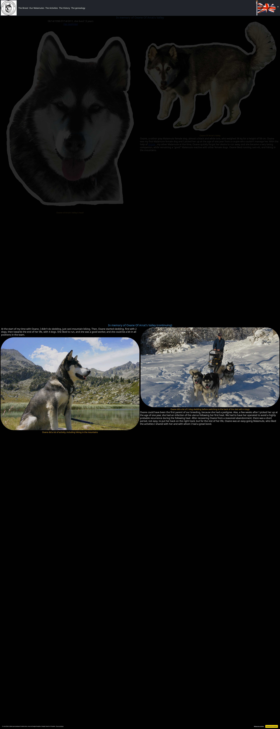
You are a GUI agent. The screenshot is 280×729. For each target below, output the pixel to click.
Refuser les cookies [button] (259, 726)
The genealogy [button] (78, 8)
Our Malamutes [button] (36, 8)
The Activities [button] (51, 8)
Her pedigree (70, 24)
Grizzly (151, 144)
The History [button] (64, 8)
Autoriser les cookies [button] (271, 726)
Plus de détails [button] (60, 726)
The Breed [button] (23, 8)
